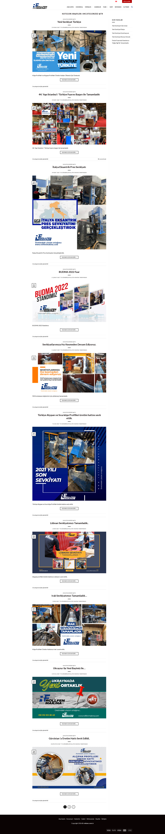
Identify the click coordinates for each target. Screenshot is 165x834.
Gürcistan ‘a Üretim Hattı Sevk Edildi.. (69, 738)
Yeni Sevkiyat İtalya (118, 29)
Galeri (83, 819)
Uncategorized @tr (69, 19)
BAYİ (111, 7)
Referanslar (90, 819)
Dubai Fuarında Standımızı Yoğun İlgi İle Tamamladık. (120, 41)
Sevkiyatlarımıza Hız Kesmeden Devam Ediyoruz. (69, 344)
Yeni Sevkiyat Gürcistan (119, 26)
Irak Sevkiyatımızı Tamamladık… (69, 595)
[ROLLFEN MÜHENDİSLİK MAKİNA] (40, 6)
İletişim (104, 819)
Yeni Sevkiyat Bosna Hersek (121, 37)
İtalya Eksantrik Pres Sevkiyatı (69, 167)
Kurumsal (79, 7)
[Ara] (132, 7)
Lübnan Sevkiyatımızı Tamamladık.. (69, 523)
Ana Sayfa (62, 819)
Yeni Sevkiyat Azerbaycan (120, 33)
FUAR (104, 7)
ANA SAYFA (70, 7)
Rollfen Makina (74, 27)
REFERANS (118, 7)
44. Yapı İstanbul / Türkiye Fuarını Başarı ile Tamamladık (69, 94)
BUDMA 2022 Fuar (69, 271)
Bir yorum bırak (102, 159)
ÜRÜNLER (88, 7)
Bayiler (98, 819)
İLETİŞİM (126, 7)
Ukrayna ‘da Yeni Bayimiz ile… (69, 668)
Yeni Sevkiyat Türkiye (69, 21)
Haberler (77, 819)
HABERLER (97, 7)
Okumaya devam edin (69, 80)
